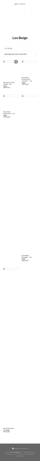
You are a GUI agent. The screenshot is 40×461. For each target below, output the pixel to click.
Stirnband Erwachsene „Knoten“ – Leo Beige (27, 80)
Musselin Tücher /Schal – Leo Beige (9, 84)
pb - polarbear (16, 452)
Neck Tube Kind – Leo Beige (9, 429)
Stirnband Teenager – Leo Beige (27, 257)
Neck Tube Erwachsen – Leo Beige (9, 113)
